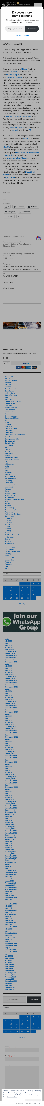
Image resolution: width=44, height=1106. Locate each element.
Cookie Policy (12, 1097)
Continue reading (22, 35)
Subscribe (32, 29)
